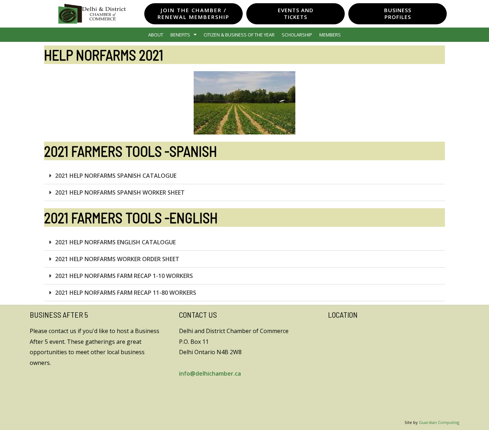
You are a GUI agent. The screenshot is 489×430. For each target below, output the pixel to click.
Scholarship (297, 34)
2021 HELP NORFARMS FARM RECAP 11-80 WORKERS (125, 293)
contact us (62, 331)
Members (330, 34)
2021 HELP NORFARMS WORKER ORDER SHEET (117, 259)
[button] (244, 175)
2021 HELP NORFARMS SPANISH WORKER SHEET (120, 192)
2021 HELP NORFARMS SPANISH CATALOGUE (115, 176)
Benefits (180, 34)
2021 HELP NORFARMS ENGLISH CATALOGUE (115, 242)
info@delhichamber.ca (210, 373)
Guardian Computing (439, 422)
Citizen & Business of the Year (239, 34)
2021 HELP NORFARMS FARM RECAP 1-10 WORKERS (124, 276)
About (155, 34)
